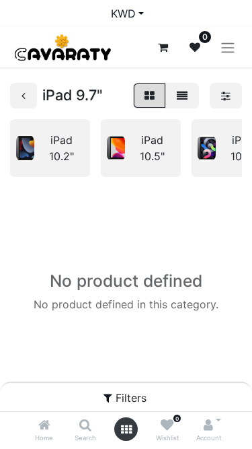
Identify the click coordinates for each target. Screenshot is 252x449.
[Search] (85, 425)
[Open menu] (126, 429)
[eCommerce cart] (162, 47)
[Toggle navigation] (228, 47)
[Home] (44, 425)
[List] (182, 95)
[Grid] (149, 95)
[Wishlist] (167, 425)
